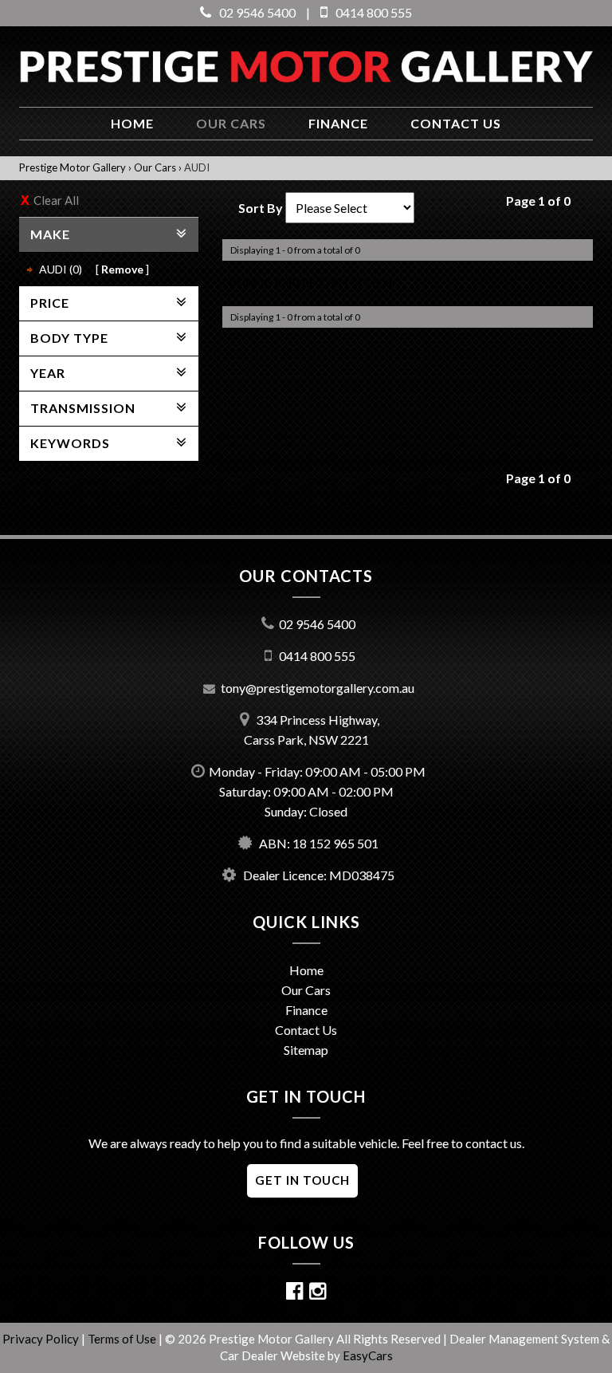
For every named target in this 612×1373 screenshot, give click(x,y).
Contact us (455, 123)
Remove (122, 269)
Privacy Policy (41, 1339)
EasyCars (368, 1355)
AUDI (197, 167)
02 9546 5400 (257, 12)
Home (132, 123)
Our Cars (231, 123)
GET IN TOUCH (302, 1180)
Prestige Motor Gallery (72, 167)
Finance (338, 123)
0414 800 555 (373, 12)
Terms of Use (123, 1339)
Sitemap (306, 1049)
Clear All (56, 200)
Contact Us (306, 1029)
